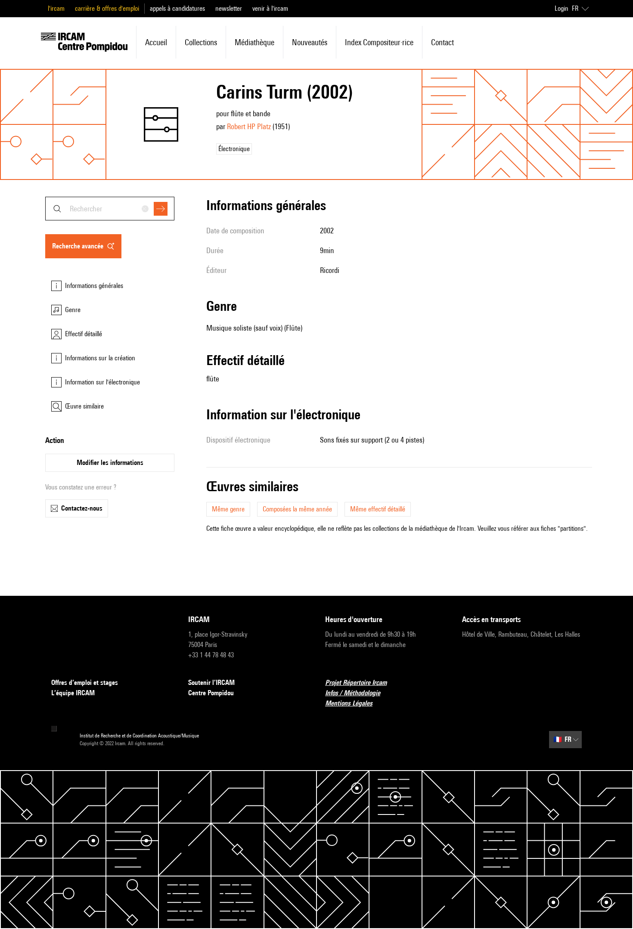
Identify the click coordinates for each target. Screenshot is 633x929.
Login (561, 8)
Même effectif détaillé (377, 509)
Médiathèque (254, 42)
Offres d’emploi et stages (84, 682)
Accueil (156, 42)
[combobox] (109, 208)
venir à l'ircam (270, 8)
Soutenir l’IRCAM (211, 682)
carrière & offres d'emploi (107, 8)
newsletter (228, 8)
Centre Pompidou (211, 693)
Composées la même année (297, 509)
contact (442, 42)
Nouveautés (309, 42)
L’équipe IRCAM (73, 693)
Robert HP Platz (249, 126)
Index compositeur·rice (379, 42)
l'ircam (56, 8)
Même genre (228, 509)
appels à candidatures (177, 8)
